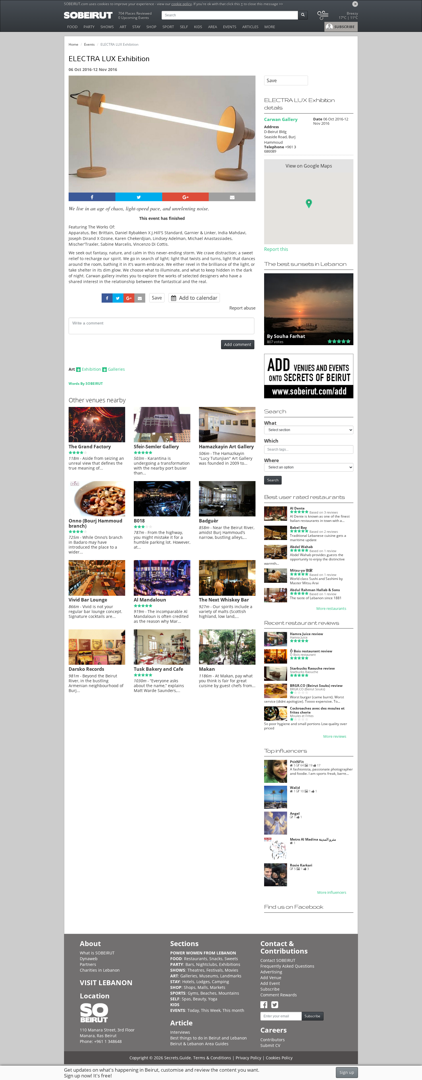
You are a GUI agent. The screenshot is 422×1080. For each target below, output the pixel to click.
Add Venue (270, 977)
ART (123, 26)
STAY (136, 26)
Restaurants (195, 958)
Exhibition (91, 369)
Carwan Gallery (281, 119)
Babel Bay (298, 527)
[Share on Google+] (185, 197)
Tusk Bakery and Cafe (158, 669)
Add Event (270, 983)
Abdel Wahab (301, 546)
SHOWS (107, 26)
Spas (186, 999)
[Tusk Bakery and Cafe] (162, 663)
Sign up (347, 1072)
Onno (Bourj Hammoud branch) (95, 523)
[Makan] (227, 663)
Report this (276, 249)
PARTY (89, 26)
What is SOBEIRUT (97, 953)
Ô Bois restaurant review (311, 651)
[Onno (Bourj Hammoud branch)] (97, 515)
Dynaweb (89, 958)
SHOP (151, 26)
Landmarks (230, 976)
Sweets (231, 958)
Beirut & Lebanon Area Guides (199, 1043)
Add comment (237, 344)
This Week (210, 1010)
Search (272, 480)
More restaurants (331, 608)
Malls (203, 987)
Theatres (195, 970)
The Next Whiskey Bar (224, 600)
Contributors (272, 1039)
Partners (88, 964)
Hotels (188, 981)
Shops (189, 987)
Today (193, 1010)
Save (157, 298)
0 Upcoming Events (133, 17)
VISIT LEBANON (106, 982)
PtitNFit (297, 761)
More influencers (331, 892)
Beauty (199, 999)
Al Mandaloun (150, 600)
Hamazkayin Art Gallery (226, 446)
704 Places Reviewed (135, 13)
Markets (217, 987)
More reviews (334, 736)
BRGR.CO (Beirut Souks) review (316, 685)
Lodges (203, 981)
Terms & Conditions (212, 1057)
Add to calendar (197, 297)
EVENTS (229, 26)
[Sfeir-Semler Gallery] (162, 440)
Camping (220, 981)
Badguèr (208, 521)
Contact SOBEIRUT (277, 960)
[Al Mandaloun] (162, 594)
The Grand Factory (90, 446)
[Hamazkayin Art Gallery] (227, 440)
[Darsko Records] (97, 663)
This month (233, 1010)
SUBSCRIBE (344, 26)
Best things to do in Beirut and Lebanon (208, 1038)
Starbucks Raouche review (312, 668)
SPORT (168, 26)
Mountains (228, 993)
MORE (269, 26)
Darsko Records (86, 669)
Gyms (193, 993)
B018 (139, 521)
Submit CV (270, 1045)
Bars (189, 964)
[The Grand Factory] (97, 440)
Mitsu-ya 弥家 (301, 570)
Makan (207, 669)
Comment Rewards (278, 995)
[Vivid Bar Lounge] (97, 594)
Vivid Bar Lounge (88, 600)
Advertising (271, 972)
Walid (295, 787)
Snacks (215, 958)
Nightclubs (206, 964)
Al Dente (297, 508)
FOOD (72, 26)
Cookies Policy (279, 1057)
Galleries (116, 369)
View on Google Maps (309, 166)
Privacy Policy (248, 1057)
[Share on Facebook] (92, 197)
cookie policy (181, 3)
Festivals (214, 970)
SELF (184, 26)
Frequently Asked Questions (287, 966)
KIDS (198, 26)
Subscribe (270, 989)
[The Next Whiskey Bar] (227, 594)
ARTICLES (250, 26)
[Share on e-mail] (232, 197)
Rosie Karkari (301, 865)
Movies (231, 970)
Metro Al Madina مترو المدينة (313, 839)
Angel (295, 813)
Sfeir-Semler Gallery (156, 446)
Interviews (180, 1032)
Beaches (208, 993)
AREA (212, 26)
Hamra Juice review (306, 633)
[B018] (162, 515)
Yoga (212, 999)
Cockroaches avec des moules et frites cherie (317, 710)
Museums (208, 976)
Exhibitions (229, 964)
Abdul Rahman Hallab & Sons (315, 589)
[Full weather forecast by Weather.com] (337, 16)
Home (73, 44)
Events (89, 44)
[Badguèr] (227, 515)
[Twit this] (138, 197)
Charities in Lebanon (100, 970)
